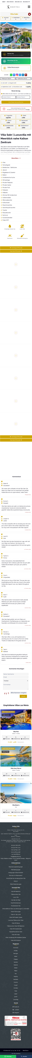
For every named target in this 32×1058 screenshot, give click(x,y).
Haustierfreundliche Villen (15, 931)
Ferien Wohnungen (16, 911)
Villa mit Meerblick (15, 891)
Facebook (16, 1006)
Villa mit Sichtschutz (16, 903)
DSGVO (16, 881)
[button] (30, 23)
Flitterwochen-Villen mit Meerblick (15, 926)
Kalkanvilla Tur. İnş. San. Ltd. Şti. (12, 1050)
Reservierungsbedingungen (16, 866)
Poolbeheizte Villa (15, 905)
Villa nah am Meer (15, 900)
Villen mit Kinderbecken (16, 928)
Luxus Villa (15, 897)
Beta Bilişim (26, 1050)
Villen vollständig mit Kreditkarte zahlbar (16, 937)
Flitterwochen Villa (15, 894)
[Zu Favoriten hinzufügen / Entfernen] (29, 14)
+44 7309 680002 (15, 854)
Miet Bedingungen (15, 869)
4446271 (3, 1)
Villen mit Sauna (16, 923)
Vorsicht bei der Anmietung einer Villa (15, 878)
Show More (16, 158)
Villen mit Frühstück (16, 940)
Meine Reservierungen (15, 884)
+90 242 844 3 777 (26, 1)
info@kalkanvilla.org (16, 856)
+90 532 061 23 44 (18, 1)
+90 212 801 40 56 (15, 852)
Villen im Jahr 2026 (16, 914)
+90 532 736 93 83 (10, 1)
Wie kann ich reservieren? (15, 875)
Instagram (16, 1012)
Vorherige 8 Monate (16, 247)
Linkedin (16, 1009)
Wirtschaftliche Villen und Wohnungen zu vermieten (15, 908)
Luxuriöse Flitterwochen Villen (15, 920)
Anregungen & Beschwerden (15, 872)
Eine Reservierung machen (16, 102)
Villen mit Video (16, 934)
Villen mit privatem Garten (15, 917)
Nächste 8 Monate (15, 251)
